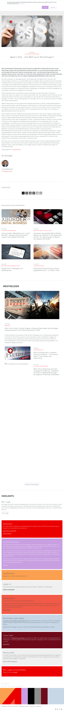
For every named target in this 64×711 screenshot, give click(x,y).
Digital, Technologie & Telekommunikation (43, 230)
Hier (4, 576)
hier (15, 627)
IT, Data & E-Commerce (39, 265)
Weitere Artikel (8, 171)
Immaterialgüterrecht (38, 349)
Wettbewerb (7, 325)
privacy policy (21, 3)
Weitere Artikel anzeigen (32, 484)
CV (2, 171)
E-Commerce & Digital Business (32, 54)
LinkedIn (15, 672)
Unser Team (6, 644)
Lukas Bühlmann (16, 149)
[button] (23, 193)
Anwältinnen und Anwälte (18, 638)
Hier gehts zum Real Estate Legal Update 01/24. (15, 621)
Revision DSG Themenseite (10, 661)
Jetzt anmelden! (7, 533)
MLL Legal (5, 513)
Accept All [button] (45, 7)
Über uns (5, 565)
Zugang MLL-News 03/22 (9, 531)
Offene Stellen (6, 610)
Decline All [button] (53, 7)
